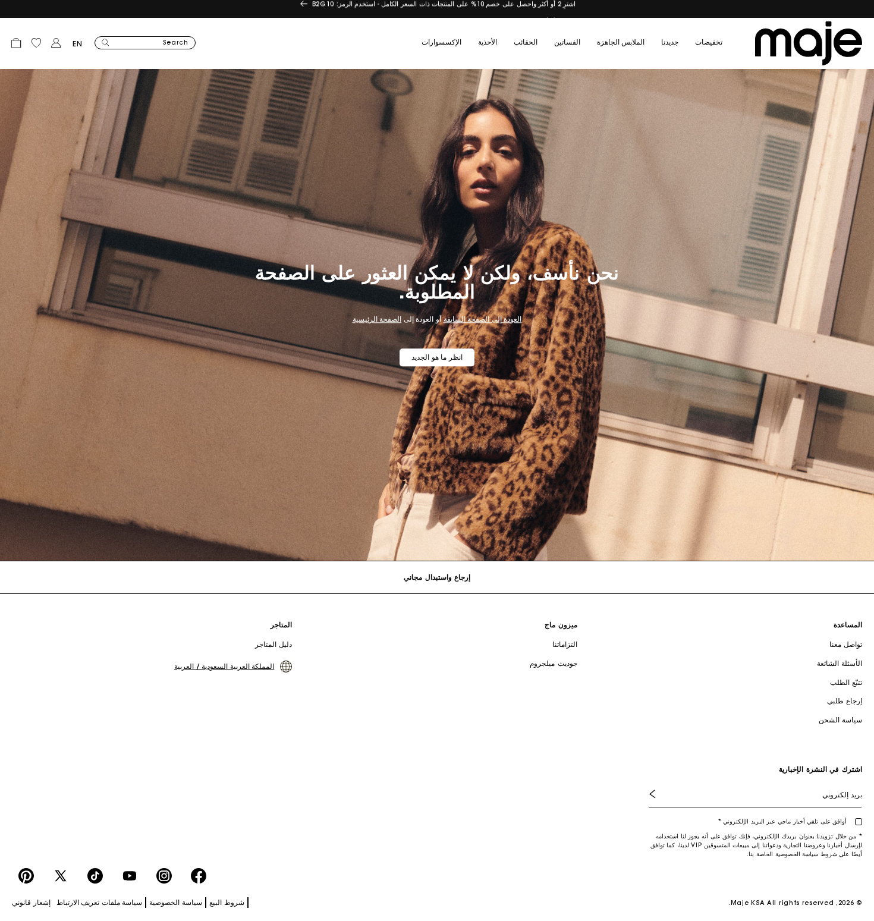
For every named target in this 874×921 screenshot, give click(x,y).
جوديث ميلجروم (553, 663)
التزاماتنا (564, 644)
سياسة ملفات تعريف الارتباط (99, 902)
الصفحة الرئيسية (377, 319)
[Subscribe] (661, 794)
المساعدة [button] (848, 624)
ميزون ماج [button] (561, 624)
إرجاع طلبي (844, 700)
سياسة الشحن (840, 719)
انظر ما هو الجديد (437, 357)
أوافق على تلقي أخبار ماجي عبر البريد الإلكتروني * (783, 821)
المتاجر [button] (281, 624)
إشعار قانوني (31, 902)
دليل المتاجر (273, 644)
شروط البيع (226, 902)
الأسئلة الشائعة (839, 663)
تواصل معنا (845, 644)
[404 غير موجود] (808, 43)
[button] (717, 42)
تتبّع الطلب (846, 682)
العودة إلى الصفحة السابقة (483, 319)
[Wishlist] (36, 43)
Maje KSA (748, 902)
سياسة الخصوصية (175, 902)
